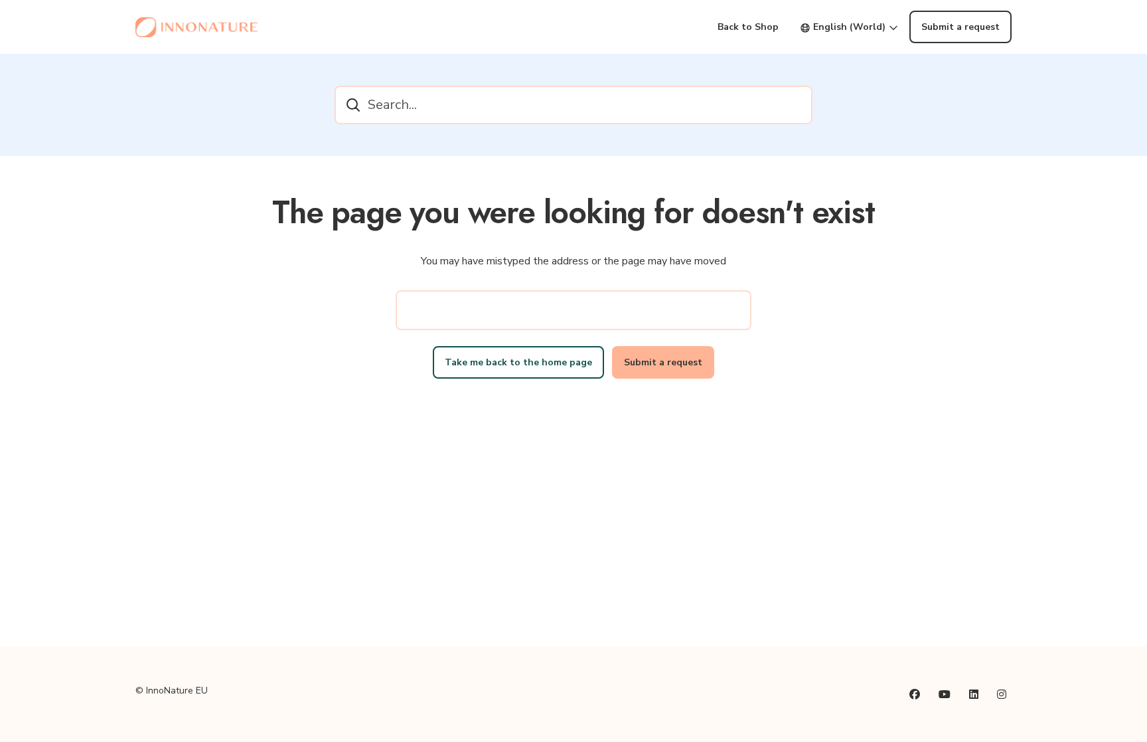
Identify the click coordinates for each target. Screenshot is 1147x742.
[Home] (196, 27)
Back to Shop (748, 27)
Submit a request (960, 27)
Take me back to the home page (518, 362)
